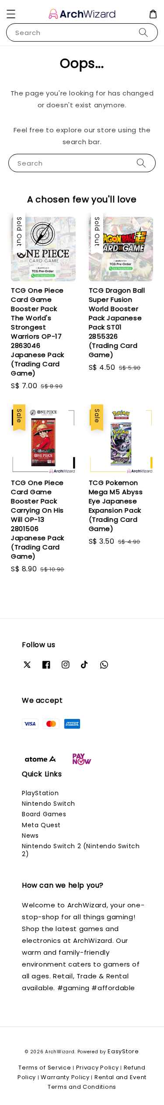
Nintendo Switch (48, 803)
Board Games (44, 814)
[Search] (143, 32)
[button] (11, 14)
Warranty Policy (65, 1077)
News (30, 835)
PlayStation (40, 793)
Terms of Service (44, 1067)
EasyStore (123, 1051)
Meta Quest (41, 825)
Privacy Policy (97, 1067)
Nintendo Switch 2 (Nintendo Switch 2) (81, 850)
